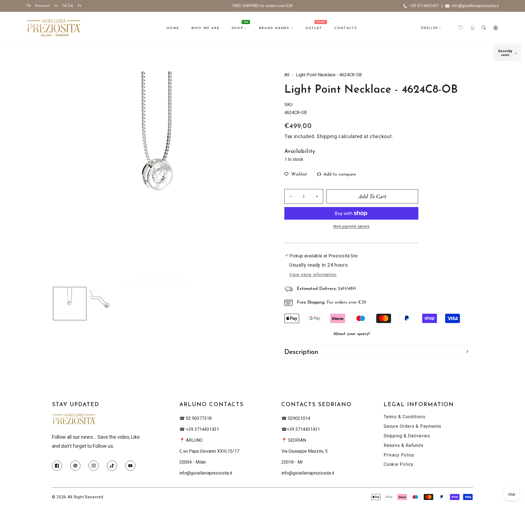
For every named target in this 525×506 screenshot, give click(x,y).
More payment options (351, 226)
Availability (299, 151)
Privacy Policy (399, 455)
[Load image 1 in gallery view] (69, 303)
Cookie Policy (398, 464)
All (286, 74)
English (429, 28)
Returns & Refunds (404, 445)
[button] (472, 28)
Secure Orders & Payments (413, 426)
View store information (312, 274)
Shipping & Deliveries (407, 435)
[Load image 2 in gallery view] (105, 303)
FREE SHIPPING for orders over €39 (263, 6)
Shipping (327, 136)
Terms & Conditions (404, 416)
